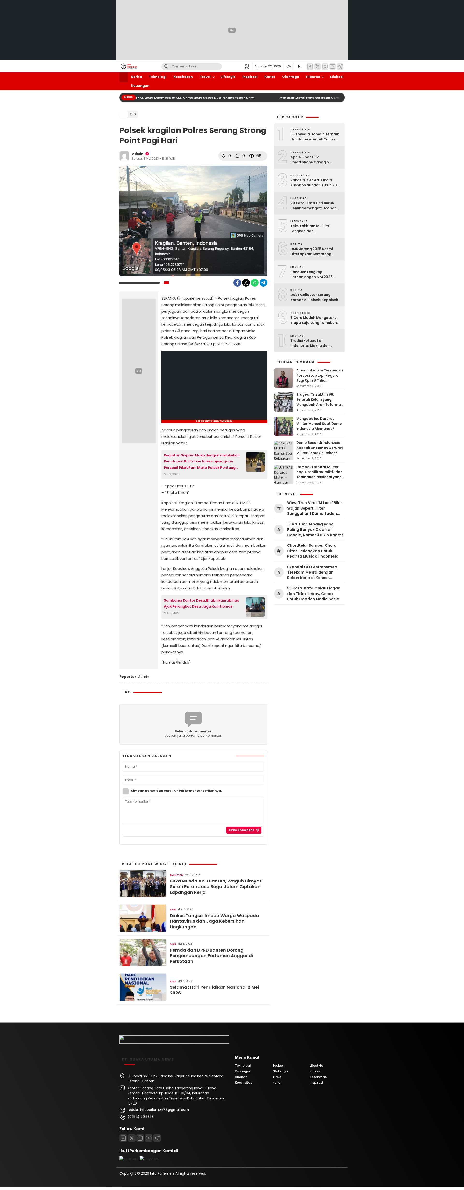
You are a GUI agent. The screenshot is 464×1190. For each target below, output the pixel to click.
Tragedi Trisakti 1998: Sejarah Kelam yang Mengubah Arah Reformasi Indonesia (320, 402)
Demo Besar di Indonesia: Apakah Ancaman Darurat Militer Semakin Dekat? (319, 447)
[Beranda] (123, 77)
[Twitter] (317, 66)
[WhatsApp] (255, 283)
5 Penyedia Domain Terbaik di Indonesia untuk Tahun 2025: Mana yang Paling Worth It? (314, 137)
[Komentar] (237, 156)
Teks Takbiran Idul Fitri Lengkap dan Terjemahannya (310, 229)
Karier (270, 76)
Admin (137, 153)
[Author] (124, 156)
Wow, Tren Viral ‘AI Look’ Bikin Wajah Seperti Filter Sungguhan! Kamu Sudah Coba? (315, 508)
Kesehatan (183, 76)
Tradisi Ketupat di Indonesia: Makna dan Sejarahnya (310, 343)
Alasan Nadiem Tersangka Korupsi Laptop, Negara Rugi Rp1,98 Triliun (319, 375)
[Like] (223, 156)
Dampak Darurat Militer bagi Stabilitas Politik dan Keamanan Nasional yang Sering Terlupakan (319, 474)
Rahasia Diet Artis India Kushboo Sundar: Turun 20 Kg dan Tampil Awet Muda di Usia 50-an (315, 183)
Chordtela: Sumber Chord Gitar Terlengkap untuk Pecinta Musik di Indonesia (313, 551)
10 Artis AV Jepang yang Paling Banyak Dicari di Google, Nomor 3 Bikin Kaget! (315, 530)
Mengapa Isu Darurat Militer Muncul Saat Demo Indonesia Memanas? (319, 423)
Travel (205, 76)
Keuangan (140, 85)
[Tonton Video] (299, 66)
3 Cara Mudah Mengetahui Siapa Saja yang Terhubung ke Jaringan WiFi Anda (314, 320)
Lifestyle (228, 76)
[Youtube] (148, 1138)
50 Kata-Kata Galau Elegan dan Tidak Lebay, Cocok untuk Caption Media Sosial (313, 594)
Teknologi (158, 76)
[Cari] (166, 66)
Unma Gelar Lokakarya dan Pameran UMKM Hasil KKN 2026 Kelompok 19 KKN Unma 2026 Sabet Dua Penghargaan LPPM (145, 97)
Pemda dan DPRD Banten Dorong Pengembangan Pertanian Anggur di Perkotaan (211, 955)
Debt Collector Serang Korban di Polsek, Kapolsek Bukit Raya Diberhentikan (314, 297)
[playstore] (149, 1158)
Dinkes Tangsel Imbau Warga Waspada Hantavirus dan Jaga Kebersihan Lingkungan (214, 921)
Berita (136, 76)
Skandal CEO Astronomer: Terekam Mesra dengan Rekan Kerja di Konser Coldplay (312, 572)
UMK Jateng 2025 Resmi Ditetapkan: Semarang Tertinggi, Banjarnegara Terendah (311, 251)
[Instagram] (325, 66)
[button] (248, 66)
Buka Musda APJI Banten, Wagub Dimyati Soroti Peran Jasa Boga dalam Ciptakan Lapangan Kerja (216, 886)
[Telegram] (340, 66)
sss (132, 114)
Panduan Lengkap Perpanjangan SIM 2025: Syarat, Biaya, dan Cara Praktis (312, 274)
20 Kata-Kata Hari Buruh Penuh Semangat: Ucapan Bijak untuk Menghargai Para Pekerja (313, 206)
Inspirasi (250, 76)
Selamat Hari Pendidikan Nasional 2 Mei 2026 (214, 990)
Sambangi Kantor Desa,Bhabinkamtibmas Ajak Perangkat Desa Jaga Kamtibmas (201, 603)
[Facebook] (310, 66)
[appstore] (128, 1158)
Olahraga (290, 76)
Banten (177, 875)
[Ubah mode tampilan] (288, 66)
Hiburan (313, 76)
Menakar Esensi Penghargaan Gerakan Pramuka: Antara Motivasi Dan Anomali (337, 97)
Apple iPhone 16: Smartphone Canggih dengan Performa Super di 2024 (313, 160)
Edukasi (336, 76)
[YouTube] (332, 66)
